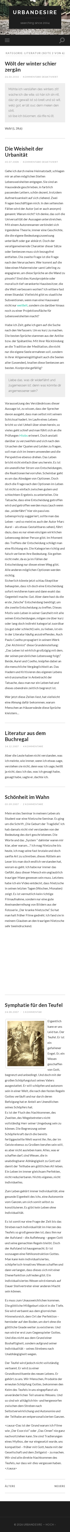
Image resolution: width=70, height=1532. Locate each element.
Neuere (59, 1486)
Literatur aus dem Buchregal (25, 736)
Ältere (10, 1486)
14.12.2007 (12, 746)
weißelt (22, 305)
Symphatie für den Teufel (34, 1005)
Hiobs (23, 435)
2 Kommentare (33, 804)
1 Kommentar (32, 1011)
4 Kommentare (33, 746)
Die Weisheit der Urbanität (24, 151)
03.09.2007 (12, 804)
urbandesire (35, 12)
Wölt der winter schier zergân (30, 66)
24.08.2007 (12, 1011)
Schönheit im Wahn (27, 797)
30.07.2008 (12, 161)
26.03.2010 (12, 76)
